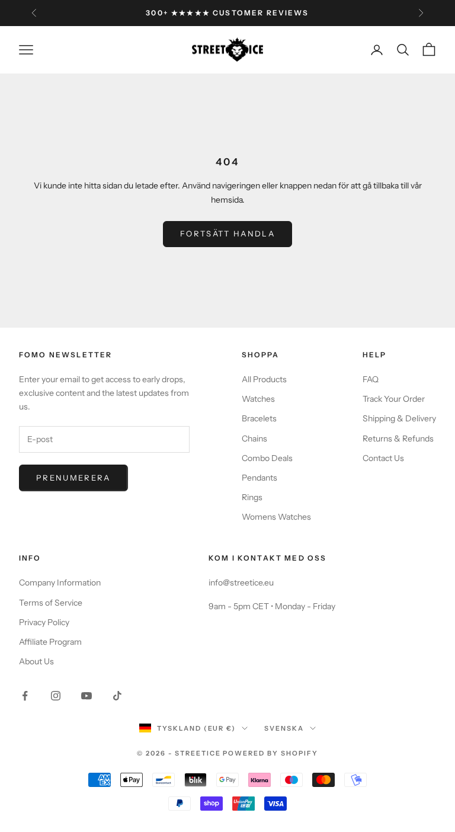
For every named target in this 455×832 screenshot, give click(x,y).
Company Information (60, 582)
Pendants (259, 477)
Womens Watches (276, 516)
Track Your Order (394, 398)
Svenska (284, 728)
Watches (258, 398)
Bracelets (259, 418)
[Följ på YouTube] (86, 696)
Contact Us (383, 458)
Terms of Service (50, 602)
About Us (36, 661)
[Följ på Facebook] (25, 696)
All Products (264, 379)
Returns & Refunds (398, 438)
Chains (254, 438)
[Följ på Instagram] (56, 696)
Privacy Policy (44, 622)
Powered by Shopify (270, 753)
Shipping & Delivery (399, 418)
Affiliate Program (50, 641)
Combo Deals (267, 458)
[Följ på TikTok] (117, 696)
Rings (252, 497)
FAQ (371, 379)
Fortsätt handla (227, 233)
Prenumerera (73, 477)
